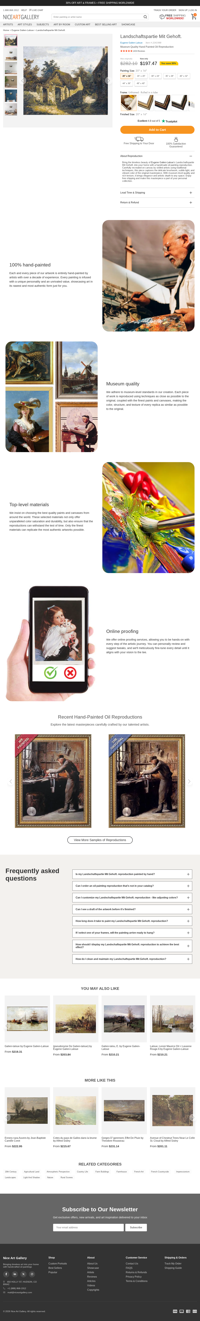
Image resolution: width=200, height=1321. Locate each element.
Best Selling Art (106, 24)
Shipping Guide (173, 1268)
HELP (24, 10)
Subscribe (136, 1227)
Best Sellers (55, 1268)
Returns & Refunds (136, 1272)
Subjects (43, 24)
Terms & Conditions (137, 1281)
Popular (52, 1272)
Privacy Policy (134, 1276)
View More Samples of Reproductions (100, 840)
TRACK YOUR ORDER (165, 10)
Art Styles (25, 24)
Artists (8, 24)
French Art (139, 1172)
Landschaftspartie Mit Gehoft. (50, 30)
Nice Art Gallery (26, 17)
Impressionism (183, 1172)
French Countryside (160, 1172)
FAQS (129, 1268)
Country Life (82, 1172)
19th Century (11, 1172)
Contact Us (132, 1263)
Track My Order (173, 1263)
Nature (50, 1177)
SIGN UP (183, 10)
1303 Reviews (139, 51)
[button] (22, 80)
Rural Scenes (67, 1177)
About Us (92, 1263)
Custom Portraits (57, 1263)
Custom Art (82, 24)
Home (6, 30)
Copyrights (93, 1289)
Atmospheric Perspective (58, 1172)
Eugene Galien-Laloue (23, 30)
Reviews (92, 1276)
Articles (91, 1281)
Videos (91, 1285)
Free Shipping (173, 17)
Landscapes (10, 1177)
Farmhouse (122, 1172)
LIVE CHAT (37, 10)
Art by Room (62, 24)
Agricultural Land (31, 1172)
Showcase (128, 24)
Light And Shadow (31, 1177)
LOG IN (193, 10)
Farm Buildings (102, 1172)
